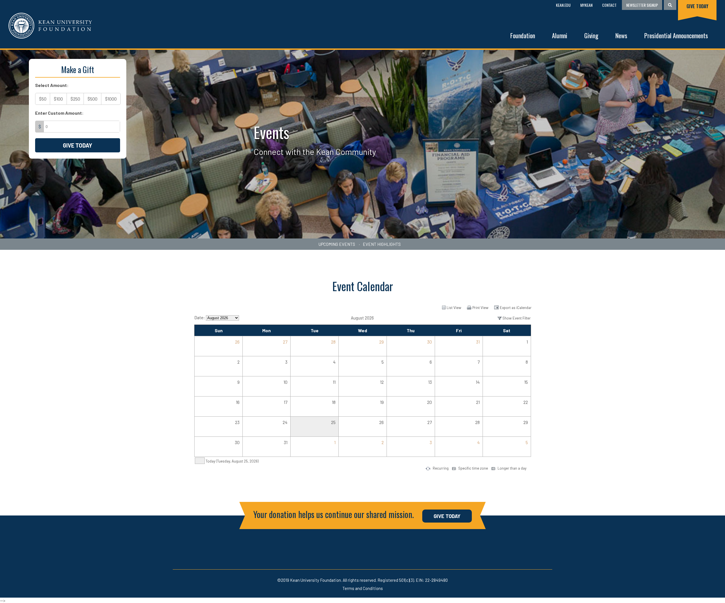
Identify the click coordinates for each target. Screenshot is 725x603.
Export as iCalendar (516, 307)
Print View (480, 307)
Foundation (522, 35)
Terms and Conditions (362, 588)
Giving (591, 35)
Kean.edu (563, 5)
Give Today (697, 6)
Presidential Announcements (676, 35)
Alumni (559, 35)
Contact (609, 5)
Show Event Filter (516, 318)
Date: (199, 317)
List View (454, 307)
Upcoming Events (337, 244)
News (621, 35)
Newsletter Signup (642, 5)
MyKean (586, 5)
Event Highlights (382, 244)
